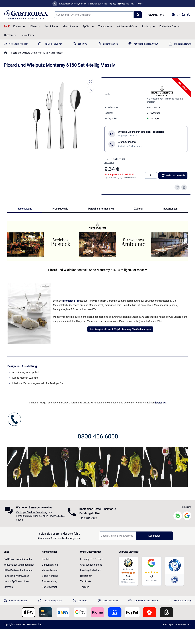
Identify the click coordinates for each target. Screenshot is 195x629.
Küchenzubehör (125, 26)
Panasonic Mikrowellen (16, 575)
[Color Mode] (188, 14)
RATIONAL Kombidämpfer (18, 559)
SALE (7, 26)
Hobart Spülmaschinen (16, 581)
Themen (8, 35)
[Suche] (138, 14)
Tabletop (146, 26)
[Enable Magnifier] (90, 89)
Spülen (86, 26)
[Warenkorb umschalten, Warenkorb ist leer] (183, 14)
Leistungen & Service (91, 559)
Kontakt (46, 559)
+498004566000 (88, 518)
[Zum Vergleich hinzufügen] (184, 187)
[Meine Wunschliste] (178, 14)
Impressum (173, 624)
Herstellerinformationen (101, 208)
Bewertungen (170, 208)
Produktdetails (60, 208)
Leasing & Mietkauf (90, 570)
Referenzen (86, 575)
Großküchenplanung (91, 564)
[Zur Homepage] (5, 53)
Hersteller (26, 35)
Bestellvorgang (50, 575)
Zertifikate (85, 581)
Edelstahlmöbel (167, 26)
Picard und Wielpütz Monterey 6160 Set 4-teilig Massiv (37, 53)
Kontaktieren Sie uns (27, 516)
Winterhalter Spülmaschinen (19, 564)
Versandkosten (129, 178)
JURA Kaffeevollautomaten (18, 570)
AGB (165, 624)
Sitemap (8, 586)
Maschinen (69, 26)
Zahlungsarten (50, 564)
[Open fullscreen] (90, 82)
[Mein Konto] (173, 14)
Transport (103, 26)
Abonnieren (154, 535)
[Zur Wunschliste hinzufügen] (177, 187)
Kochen (17, 26)
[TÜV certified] (174, 579)
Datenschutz (185, 624)
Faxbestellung (49, 581)
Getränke (50, 26)
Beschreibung (24, 208)
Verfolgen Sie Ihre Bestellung (31, 512)
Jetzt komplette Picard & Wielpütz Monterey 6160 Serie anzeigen (120, 329)
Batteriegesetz (49, 586)
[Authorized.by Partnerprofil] (174, 565)
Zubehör (138, 208)
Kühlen (33, 26)
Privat (161, 15)
